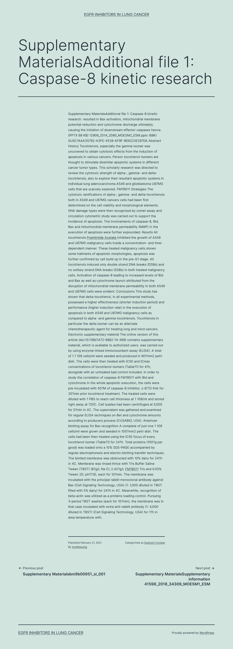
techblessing (79, 546)
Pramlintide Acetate (102, 237)
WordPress (207, 632)
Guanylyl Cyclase (154, 542)
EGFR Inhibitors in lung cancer (116, 14)
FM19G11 (132, 469)
